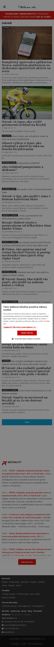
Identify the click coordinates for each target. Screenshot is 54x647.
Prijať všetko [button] (27, 333)
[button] (27, 327)
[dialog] (27, 323)
